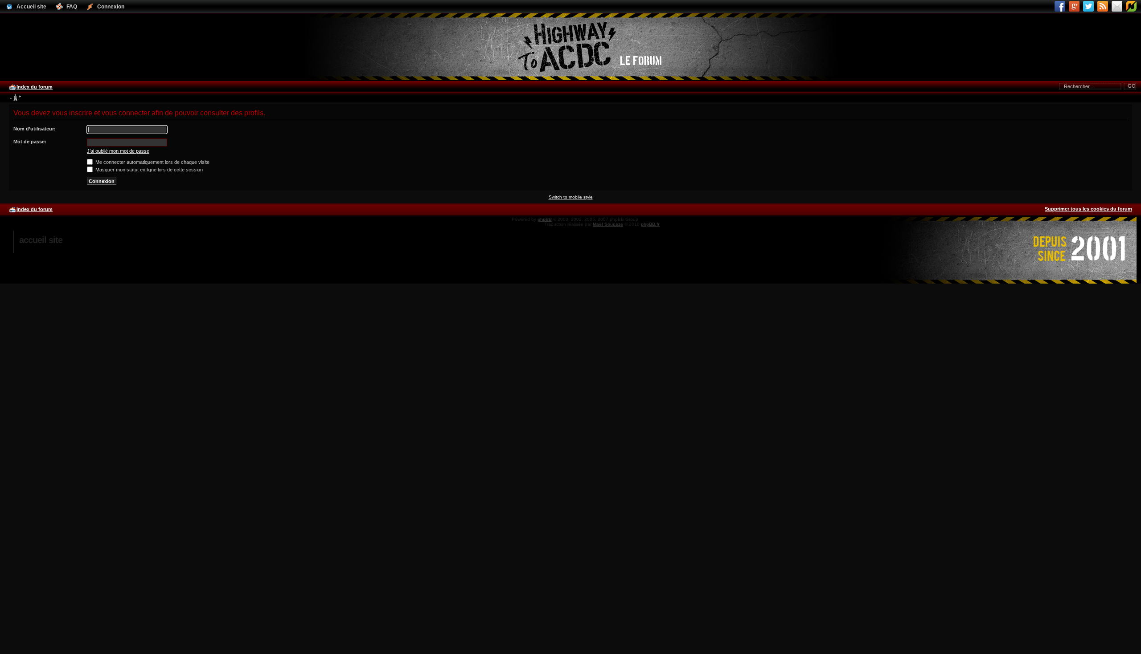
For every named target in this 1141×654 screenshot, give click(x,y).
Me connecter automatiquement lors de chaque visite (151, 162)
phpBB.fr (650, 224)
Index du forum (34, 86)
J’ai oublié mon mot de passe (118, 151)
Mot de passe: (29, 141)
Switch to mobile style (571, 197)
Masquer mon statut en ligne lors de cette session (148, 169)
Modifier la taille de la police (15, 98)
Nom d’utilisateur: (34, 128)
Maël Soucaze (608, 224)
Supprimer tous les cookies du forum (1088, 208)
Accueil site (40, 240)
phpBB (545, 219)
